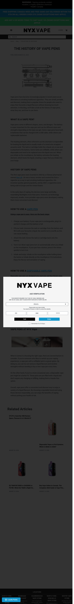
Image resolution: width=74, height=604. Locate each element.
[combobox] (36, 304)
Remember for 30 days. (38, 323)
